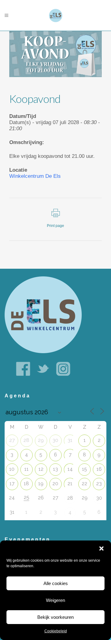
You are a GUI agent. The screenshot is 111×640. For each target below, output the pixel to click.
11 (26, 469)
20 (55, 483)
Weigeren (55, 600)
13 (55, 469)
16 (99, 469)
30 (55, 440)
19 (40, 483)
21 (70, 483)
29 (41, 440)
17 (12, 483)
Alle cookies (55, 583)
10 (11, 469)
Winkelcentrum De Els (35, 176)
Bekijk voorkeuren (55, 617)
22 (84, 483)
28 (26, 440)
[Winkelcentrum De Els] (43, 314)
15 (84, 469)
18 (26, 483)
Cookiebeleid (55, 631)
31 (70, 440)
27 (12, 440)
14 (70, 469)
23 (99, 483)
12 (41, 469)
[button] (101, 548)
